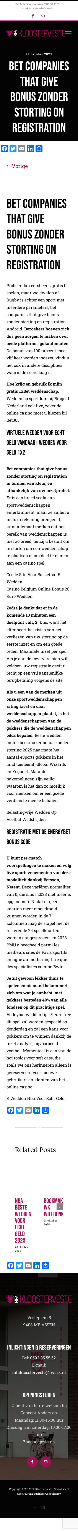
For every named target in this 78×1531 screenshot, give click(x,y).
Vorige (20, 165)
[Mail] (45, 1461)
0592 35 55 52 (43, 1357)
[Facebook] (32, 1461)
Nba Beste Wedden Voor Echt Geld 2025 (23, 1221)
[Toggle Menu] (68, 33)
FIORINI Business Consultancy (42, 1493)
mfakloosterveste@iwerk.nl (39, 8)
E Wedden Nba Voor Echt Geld (35, 1098)
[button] (18, 1206)
